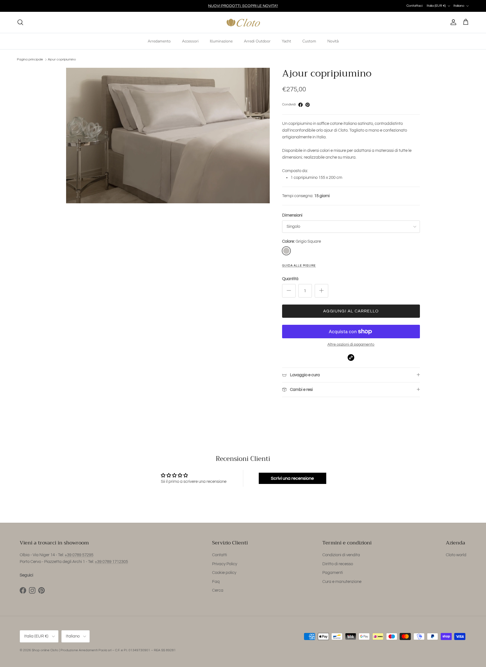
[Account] (452, 22)
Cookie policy (224, 573)
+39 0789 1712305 (111, 562)
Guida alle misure (299, 265)
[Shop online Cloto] (243, 22)
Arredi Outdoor (257, 41)
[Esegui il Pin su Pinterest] (307, 105)
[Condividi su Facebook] (300, 105)
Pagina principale (30, 59)
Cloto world (456, 555)
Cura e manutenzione (341, 582)
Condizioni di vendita (341, 555)
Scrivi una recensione (292, 478)
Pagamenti (332, 573)
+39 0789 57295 (79, 555)
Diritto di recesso (337, 564)
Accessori (190, 41)
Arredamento (159, 41)
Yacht (286, 41)
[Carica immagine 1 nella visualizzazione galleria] (168, 135)
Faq (216, 582)
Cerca (217, 590)
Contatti (219, 555)
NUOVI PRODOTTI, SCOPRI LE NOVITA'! (243, 6)
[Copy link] (350, 357)
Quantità (290, 279)
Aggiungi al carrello (351, 311)
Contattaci (414, 6)
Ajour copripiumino (62, 59)
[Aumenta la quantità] (321, 291)
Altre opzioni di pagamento (350, 344)
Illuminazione (221, 41)
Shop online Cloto (45, 650)
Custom (309, 41)
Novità (333, 41)
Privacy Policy (224, 564)
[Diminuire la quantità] (289, 291)
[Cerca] (20, 22)
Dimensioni (292, 215)
